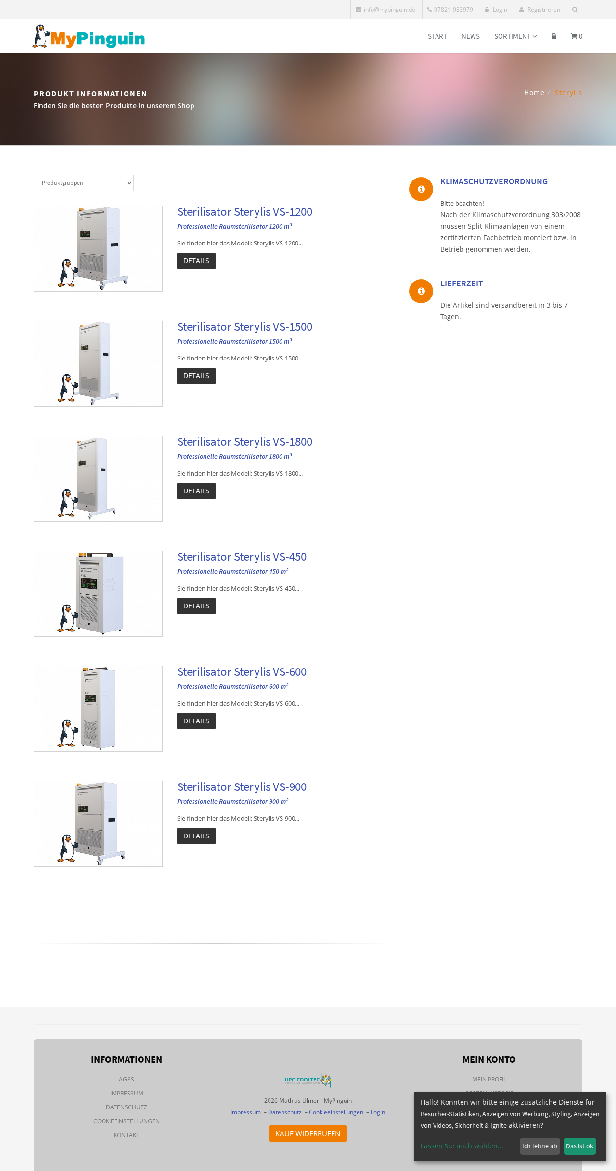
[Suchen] (575, 10)
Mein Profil (489, 1079)
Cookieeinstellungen (126, 1121)
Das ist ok (579, 1146)
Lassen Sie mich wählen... (462, 1145)
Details (196, 260)
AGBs (126, 1079)
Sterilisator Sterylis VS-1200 (244, 211)
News (471, 35)
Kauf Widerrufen (307, 1133)
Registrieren (543, 9)
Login (499, 9)
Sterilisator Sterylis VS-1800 (244, 441)
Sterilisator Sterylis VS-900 (242, 786)
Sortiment (513, 35)
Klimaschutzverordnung (494, 181)
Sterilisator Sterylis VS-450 (242, 556)
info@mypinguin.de (389, 9)
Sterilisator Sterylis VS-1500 (244, 326)
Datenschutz (126, 1107)
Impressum (126, 1093)
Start (437, 35)
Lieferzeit (461, 283)
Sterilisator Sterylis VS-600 (242, 671)
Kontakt (127, 1135)
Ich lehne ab (539, 1146)
